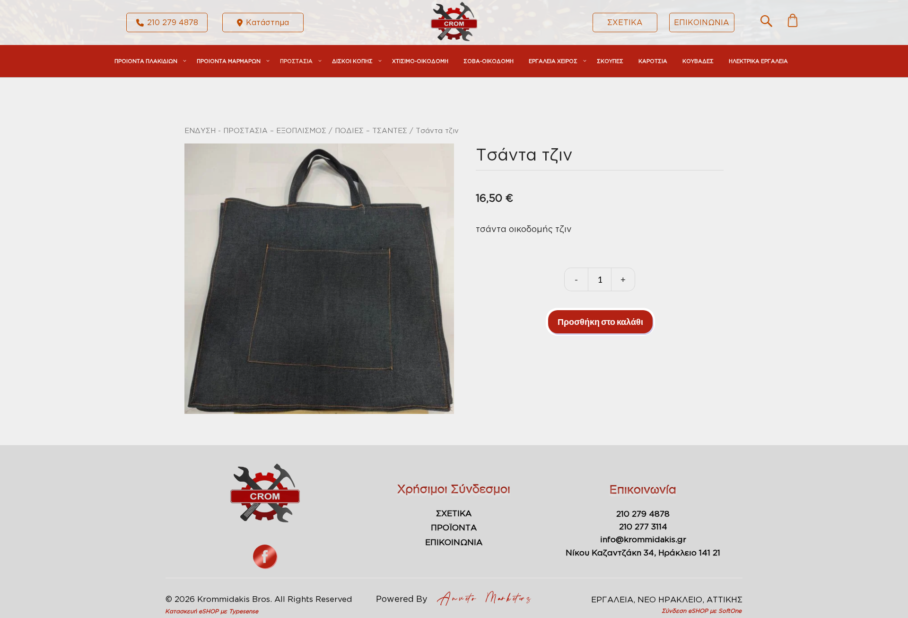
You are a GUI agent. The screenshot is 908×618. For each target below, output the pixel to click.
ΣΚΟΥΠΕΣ (610, 61)
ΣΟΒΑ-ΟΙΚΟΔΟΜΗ (488, 61)
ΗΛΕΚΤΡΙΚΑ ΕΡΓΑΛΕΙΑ (758, 61)
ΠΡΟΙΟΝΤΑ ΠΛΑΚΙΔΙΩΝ (145, 61)
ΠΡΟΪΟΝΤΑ (454, 527)
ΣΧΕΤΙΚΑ (625, 22)
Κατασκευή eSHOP (191, 611)
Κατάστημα (267, 22)
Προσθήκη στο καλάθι (600, 321)
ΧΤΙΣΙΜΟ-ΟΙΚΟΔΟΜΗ (420, 61)
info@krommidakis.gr (643, 539)
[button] (766, 23)
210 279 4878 (172, 22)
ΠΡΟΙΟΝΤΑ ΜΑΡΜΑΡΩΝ (229, 61)
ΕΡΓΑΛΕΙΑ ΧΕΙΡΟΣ (553, 61)
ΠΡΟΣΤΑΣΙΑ (296, 61)
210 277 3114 (643, 526)
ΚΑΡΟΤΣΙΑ (652, 61)
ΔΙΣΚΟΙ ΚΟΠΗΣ (352, 61)
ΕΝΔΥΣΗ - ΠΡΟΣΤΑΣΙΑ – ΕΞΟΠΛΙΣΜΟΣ (255, 130)
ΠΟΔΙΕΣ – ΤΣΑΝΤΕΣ (371, 130)
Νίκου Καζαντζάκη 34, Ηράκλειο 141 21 (643, 552)
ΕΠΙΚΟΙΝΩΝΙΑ (701, 22)
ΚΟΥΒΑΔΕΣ (698, 61)
